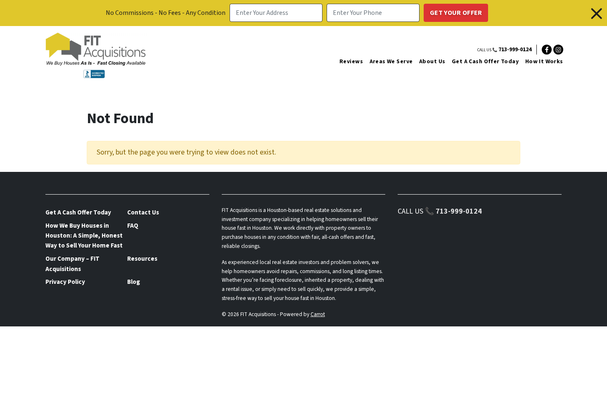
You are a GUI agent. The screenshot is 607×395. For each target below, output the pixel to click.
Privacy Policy (65, 281)
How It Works (544, 61)
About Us (432, 61)
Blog (133, 281)
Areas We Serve (391, 61)
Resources (142, 258)
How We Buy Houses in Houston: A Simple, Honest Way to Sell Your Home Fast (84, 235)
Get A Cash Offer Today (485, 61)
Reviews (351, 61)
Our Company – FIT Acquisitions (72, 263)
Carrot (318, 314)
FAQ (132, 225)
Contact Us (143, 212)
